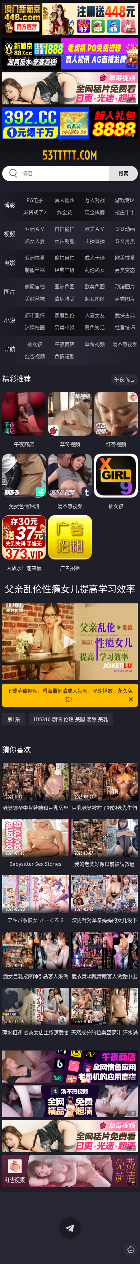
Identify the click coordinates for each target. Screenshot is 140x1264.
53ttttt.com (69, 155)
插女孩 (34, 344)
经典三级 (65, 269)
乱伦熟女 (95, 269)
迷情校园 (35, 327)
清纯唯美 (65, 298)
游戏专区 (125, 200)
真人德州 (65, 200)
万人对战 (95, 200)
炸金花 (64, 212)
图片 (9, 292)
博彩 (9, 205)
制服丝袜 (35, 269)
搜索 (123, 173)
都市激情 (35, 315)
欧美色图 (95, 286)
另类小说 (65, 327)
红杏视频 (35, 356)
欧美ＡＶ (95, 228)
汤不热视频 (124, 344)
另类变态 (125, 269)
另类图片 (125, 298)
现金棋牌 (95, 212)
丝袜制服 (65, 241)
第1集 (13, 719)
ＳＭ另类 (125, 241)
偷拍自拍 (65, 257)
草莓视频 (95, 344)
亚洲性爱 (35, 257)
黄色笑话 (95, 327)
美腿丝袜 (35, 298)
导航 (9, 349)
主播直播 (95, 241)
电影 (9, 263)
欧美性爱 (125, 257)
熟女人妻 (35, 241)
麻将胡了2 (34, 212)
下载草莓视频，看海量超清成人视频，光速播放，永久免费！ (70, 695)
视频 (9, 234)
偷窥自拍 (35, 286)
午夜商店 (65, 344)
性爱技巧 (125, 327)
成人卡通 (95, 257)
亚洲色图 (65, 286)
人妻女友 (95, 315)
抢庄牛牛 (125, 212)
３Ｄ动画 (125, 228)
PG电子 (35, 200)
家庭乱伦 (65, 315)
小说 (9, 320)
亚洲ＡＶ (35, 228)
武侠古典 (125, 315)
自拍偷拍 (65, 228)
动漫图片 (125, 286)
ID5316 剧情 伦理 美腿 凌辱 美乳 (71, 719)
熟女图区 (95, 298)
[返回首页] (130, 1249)
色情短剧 (65, 356)
